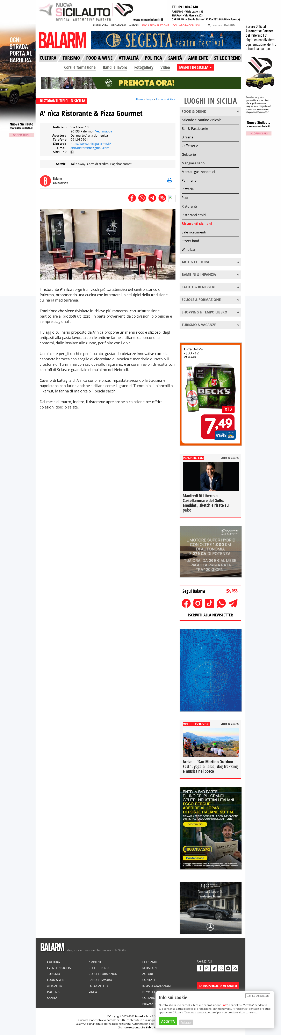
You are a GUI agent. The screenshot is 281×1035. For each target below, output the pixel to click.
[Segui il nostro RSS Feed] (235, 968)
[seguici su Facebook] (200, 968)
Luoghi (149, 99)
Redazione (150, 968)
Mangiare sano (193, 163)
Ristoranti (189, 206)
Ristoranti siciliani (165, 99)
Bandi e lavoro (115, 67)
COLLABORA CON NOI (186, 25)
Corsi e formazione (80, 67)
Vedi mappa (103, 131)
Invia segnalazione (157, 986)
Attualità (54, 986)
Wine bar (189, 249)
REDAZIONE (118, 25)
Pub (185, 197)
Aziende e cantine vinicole (202, 120)
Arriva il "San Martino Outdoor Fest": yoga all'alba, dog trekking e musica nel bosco (210, 766)
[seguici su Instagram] (207, 968)
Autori (147, 974)
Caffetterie (190, 146)
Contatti (149, 980)
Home (139, 99)
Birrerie (187, 137)
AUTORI (134, 25)
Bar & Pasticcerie (195, 128)
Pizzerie (188, 189)
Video (165, 67)
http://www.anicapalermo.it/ (91, 144)
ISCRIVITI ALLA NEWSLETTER (210, 615)
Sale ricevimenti (194, 232)
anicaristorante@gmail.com (90, 148)
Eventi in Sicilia (59, 968)
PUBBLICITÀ (100, 25)
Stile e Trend (99, 968)
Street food (190, 241)
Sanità (52, 998)
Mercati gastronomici (198, 171)
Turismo (53, 974)
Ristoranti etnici (194, 215)
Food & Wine (56, 980)
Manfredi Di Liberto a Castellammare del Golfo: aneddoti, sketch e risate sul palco (206, 503)
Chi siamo (149, 962)
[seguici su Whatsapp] (221, 968)
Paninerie (189, 180)
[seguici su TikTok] (214, 968)
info (225, 1005)
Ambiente (96, 962)
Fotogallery (143, 67)
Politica (53, 992)
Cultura (53, 962)
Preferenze (186, 1022)
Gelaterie (189, 154)
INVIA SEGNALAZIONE (155, 25)
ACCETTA (168, 1021)
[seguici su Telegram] (228, 968)
